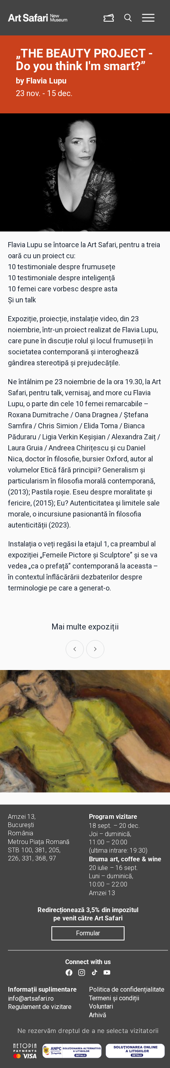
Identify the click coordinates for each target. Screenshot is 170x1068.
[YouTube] (107, 972)
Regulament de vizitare (40, 1007)
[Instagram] (81, 972)
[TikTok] (94, 972)
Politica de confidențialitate (126, 989)
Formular (88, 933)
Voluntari (101, 1006)
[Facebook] (69, 972)
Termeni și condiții (114, 998)
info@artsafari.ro (31, 998)
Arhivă (97, 1015)
